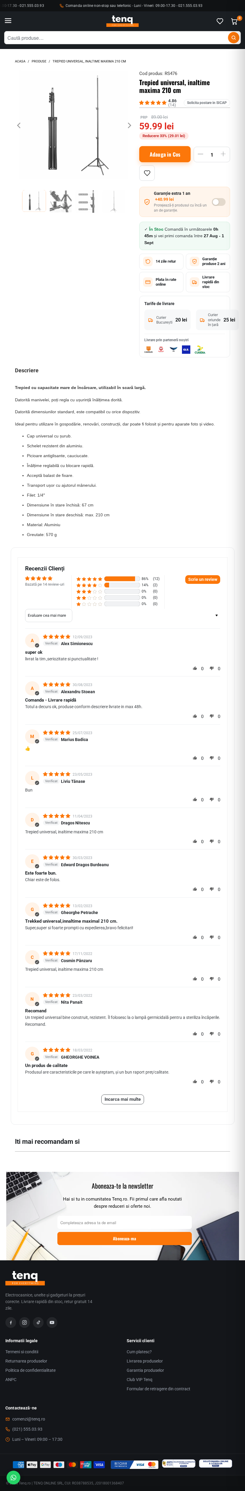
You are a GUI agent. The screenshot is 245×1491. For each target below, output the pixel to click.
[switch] (219, 202)
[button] (89, 578)
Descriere (27, 370)
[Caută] (233, 37)
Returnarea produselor (26, 1361)
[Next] (129, 125)
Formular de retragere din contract (158, 1388)
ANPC (10, 1379)
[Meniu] (8, 21)
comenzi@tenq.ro (28, 1419)
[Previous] (19, 125)
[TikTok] (38, 1322)
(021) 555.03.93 (27, 1429)
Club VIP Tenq (139, 1379)
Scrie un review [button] (202, 579)
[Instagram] (24, 1322)
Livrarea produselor (145, 1361)
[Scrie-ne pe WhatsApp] (13, 1477)
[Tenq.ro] (122, 21)
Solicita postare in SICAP (207, 103)
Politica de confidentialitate (30, 1370)
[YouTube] (52, 1322)
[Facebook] (10, 1322)
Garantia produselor (145, 1370)
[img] (57, 636)
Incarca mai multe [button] (123, 1099)
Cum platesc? (139, 1351)
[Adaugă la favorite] (147, 173)
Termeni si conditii (21, 1351)
